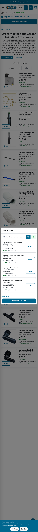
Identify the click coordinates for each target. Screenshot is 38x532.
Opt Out (23, 529)
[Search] (28, 237)
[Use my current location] (33, 237)
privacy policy (13, 525)
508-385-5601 (9, 287)
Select (30, 246)
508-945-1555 (9, 260)
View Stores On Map (19, 301)
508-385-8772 (9, 248)
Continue (15, 529)
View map (5, 296)
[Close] (34, 230)
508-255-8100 (9, 273)
